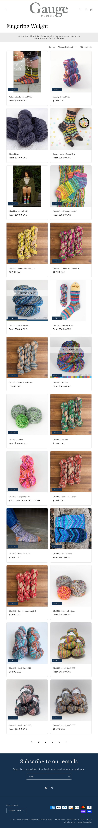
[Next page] (66, 742)
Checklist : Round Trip (18, 211)
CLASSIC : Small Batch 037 (64, 668)
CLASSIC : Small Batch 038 (20, 725)
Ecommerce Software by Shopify (41, 819)
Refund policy (60, 819)
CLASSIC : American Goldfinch (22, 268)
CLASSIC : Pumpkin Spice (19, 554)
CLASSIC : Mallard (60, 440)
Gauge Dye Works (23, 819)
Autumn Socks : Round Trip (20, 97)
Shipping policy (69, 822)
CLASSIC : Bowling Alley (63, 325)
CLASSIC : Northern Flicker (64, 497)
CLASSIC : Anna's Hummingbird (66, 268)
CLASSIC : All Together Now (64, 211)
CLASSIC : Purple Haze (62, 554)
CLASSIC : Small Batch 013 (20, 668)
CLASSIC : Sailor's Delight (64, 611)
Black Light (14, 154)
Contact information (85, 822)
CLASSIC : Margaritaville (19, 497)
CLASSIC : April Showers (19, 325)
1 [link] (31, 742)
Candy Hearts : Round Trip (64, 154)
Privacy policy (72, 819)
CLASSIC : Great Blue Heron (21, 383)
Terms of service (86, 819)
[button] (5, 10)
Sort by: (52, 47)
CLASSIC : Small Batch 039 (64, 725)
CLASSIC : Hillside (60, 383)
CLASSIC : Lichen (16, 440)
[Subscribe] (69, 777)
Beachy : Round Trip (61, 97)
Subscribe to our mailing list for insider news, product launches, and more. (49, 769)
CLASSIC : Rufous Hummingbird (22, 611)
